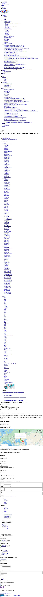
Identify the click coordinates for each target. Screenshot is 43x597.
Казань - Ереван (6, 198)
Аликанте (5, 298)
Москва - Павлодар (6, 252)
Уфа (4, 378)
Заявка (5, 124)
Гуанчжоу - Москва (6, 145)
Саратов (5, 371)
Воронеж (5, 340)
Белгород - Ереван (6, 216)
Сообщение (2, 490)
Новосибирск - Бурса (7, 284)
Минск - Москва (6, 245)
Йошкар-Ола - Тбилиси (7, 237)
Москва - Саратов (6, 174)
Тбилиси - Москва (6, 176)
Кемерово (5, 345)
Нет (1, 475)
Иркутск (5, 343)
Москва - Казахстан (6, 247)
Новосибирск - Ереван (7, 188)
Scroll (1, 596)
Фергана (5, 326)
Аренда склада (6, 40)
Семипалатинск (6, 320)
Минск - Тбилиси (6, 234)
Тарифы (5, 19)
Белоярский (5, 337)
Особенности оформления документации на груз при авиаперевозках (14, 121)
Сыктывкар (5, 373)
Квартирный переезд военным (8, 43)
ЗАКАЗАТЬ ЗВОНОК (5, 4)
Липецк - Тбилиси (6, 238)
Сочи (4, 369)
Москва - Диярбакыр (7, 268)
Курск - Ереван (6, 215)
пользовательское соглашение (9, 491)
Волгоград (5, 338)
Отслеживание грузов (7, 72)
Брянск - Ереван (6, 202)
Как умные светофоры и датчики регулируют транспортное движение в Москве (15, 56)
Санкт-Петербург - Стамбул (8, 276)
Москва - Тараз (6, 251)
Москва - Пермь (6, 171)
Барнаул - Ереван (6, 192)
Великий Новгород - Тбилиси (8, 219)
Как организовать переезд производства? (9, 62)
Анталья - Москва (6, 261)
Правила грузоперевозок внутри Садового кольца (11, 61)
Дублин (5, 305)
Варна (4, 301)
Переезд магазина (6, 112)
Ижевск (5, 342)
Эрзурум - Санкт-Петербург (8, 275)
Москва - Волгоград (6, 149)
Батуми (5, 299)
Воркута (5, 339)
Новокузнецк (6, 357)
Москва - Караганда (6, 250)
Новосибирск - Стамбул (7, 282)
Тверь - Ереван (6, 196)
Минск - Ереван (6, 185)
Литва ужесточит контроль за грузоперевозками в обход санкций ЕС (13, 49)
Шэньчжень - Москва (7, 147)
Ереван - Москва (6, 175)
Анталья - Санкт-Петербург (8, 273)
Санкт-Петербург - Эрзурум (8, 281)
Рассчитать (2, 479)
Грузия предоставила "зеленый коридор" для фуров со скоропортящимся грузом (15, 51)
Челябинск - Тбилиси (7, 233)
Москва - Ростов (6, 152)
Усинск (5, 377)
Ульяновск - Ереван (6, 195)
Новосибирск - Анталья (7, 285)
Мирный (5, 352)
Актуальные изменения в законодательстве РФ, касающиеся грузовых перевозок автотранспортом (18, 69)
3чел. (10, 475)
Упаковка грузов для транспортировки (9, 65)
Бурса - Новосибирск (7, 290)
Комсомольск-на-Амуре (7, 348)
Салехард (5, 366)
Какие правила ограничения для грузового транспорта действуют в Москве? (15, 67)
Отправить (2, 574)
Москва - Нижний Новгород (8, 155)
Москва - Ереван (6, 179)
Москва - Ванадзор (6, 193)
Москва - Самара (6, 173)
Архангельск (5, 331)
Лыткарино (7, 31)
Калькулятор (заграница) (7, 71)
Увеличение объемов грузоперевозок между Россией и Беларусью (13, 102)
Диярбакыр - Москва (7, 262)
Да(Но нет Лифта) (6, 478)
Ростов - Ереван (6, 200)
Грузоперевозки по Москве (7, 90)
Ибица (5, 309)
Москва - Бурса (6, 266)
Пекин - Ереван (6, 180)
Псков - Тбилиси (6, 220)
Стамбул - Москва (6, 258)
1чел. (4, 475)
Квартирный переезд (7, 93)
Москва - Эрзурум (6, 269)
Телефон (2, 484)
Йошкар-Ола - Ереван (7, 199)
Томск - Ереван (6, 190)
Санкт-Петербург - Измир (7, 277)
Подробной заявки (13, 496)
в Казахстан (7, 27)
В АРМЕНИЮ (4, 178)
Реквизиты (5, 81)
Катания (5, 311)
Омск (4, 360)
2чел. (7, 475)
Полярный (5, 364)
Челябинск (5, 380)
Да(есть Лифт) (12, 478)
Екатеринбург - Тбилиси (7, 227)
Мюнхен (5, 314)
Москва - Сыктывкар (7, 166)
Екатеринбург (6, 341)
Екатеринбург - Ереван (7, 189)
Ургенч (5, 324)
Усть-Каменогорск (6, 323)
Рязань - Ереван (6, 207)
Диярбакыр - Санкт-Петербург (8, 274)
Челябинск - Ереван (6, 187)
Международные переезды (7, 37)
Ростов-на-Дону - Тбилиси (7, 236)
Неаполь (5, 316)
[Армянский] (4, 8)
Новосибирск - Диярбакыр (7, 286)
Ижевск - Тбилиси (6, 225)
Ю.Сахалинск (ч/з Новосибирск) (8, 382)
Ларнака (5, 312)
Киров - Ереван (6, 194)
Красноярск (5, 347)
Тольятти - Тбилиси (6, 240)
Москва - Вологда (6, 150)
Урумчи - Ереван (6, 183)
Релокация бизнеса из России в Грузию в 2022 (10, 52)
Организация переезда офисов (8, 66)
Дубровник (5, 306)
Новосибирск (6, 358)
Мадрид (5, 313)
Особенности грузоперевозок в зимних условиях (11, 59)
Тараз (4, 321)
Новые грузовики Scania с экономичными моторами (11, 55)
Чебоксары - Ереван (6, 204)
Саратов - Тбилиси (6, 241)
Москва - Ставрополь (7, 170)
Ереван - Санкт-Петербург (7, 177)
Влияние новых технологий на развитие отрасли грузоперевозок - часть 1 (14, 46)
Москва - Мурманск (6, 161)
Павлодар (5, 319)
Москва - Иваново (6, 154)
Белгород (5, 334)
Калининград (6, 344)
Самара (5, 367)
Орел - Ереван (6, 203)
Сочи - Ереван (6, 210)
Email (2, 486)
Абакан (5, 330)
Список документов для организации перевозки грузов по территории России (15, 64)
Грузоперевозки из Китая (7, 87)
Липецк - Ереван (6, 213)
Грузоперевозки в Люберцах (8, 29)
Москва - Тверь (6, 153)
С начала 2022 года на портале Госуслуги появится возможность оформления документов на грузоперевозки (19, 57)
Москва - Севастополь (7, 157)
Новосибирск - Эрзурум (7, 287)
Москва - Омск (6, 163)
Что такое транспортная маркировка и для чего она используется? (13, 118)
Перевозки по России (7, 22)
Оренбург (5, 362)
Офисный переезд (6, 41)
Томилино (6, 30)
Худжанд (5, 328)
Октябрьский (7, 34)
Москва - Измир (6, 265)
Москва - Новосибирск (7, 156)
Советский (5, 370)
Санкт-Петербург (6, 368)
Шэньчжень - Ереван (7, 182)
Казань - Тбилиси (6, 232)
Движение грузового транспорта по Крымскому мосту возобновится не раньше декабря (16, 48)
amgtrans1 (3, 3)
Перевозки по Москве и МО (8, 21)
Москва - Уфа (6, 169)
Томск (4, 374)
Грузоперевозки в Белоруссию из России (11, 26)
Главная (3, 14)
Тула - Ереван (6, 209)
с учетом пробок (3, 472)
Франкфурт (5, 327)
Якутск (5, 383)
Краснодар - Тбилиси (7, 235)
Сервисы (3, 70)
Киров (5, 346)
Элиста (5, 381)
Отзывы (5, 18)
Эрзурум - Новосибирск (7, 293)
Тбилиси (5, 322)
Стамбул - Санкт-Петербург (8, 270)
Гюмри (8, 448)
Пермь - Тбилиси (6, 224)
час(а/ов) (13, 475)
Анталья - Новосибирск (7, 291)
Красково (6, 33)
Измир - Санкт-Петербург (7, 271)
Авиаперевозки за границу (7, 28)
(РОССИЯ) (5, 540)
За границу (3, 296)
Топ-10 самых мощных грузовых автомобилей (10, 54)
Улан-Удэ (5, 375)
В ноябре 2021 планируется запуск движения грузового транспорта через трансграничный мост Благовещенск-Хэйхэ (21, 58)
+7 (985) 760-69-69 (4, 525)
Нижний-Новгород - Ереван (8, 205)
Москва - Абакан (6, 168)
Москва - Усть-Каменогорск (8, 253)
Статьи (3, 96)
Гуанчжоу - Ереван (6, 181)
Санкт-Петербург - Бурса (7, 278)
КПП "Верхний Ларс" (7, 106)
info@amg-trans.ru (4, 2)
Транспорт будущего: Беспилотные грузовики (10, 103)
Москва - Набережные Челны (8, 167)
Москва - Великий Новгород (8, 151)
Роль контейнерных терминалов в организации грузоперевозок (13, 47)
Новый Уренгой (6, 359)
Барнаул (5, 333)
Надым (5, 354)
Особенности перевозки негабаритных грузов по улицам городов (13, 99)
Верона (5, 303)
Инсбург (5, 310)
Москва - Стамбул (6, 264)
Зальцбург (5, 308)
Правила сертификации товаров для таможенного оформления (13, 68)
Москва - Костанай (6, 254)
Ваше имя (2, 483)
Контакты (3, 73)
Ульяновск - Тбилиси (7, 230)
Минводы (5, 351)
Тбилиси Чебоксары (6, 243)
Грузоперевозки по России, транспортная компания (12, 23)
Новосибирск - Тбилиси (7, 231)
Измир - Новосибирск (7, 289)
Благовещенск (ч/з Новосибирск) (8, 335)
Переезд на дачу (6, 42)
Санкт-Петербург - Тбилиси (8, 218)
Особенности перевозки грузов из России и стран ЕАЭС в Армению (14, 109)
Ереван (3, 578)
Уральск (5, 325)
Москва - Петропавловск (7, 256)
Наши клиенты (6, 78)
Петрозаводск (6, 365)
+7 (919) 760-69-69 (4, 524)
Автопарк (5, 16)
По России (3, 329)
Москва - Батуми (6, 244)
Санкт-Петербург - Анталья (8, 279)
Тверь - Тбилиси (6, 221)
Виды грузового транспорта (8, 44)
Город (1, 567)
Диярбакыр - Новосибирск (7, 292)
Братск (5, 336)
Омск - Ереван (6, 191)
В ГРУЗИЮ (3, 217)
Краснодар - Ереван (6, 212)
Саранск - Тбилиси (6, 239)
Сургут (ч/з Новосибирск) (7, 372)
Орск (4, 361)
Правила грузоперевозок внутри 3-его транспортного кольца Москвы (14, 115)
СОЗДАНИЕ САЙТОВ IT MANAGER (5, 593)
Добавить (2, 461)
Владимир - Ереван (6, 197)
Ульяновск (5, 376)
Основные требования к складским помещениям (11, 63)
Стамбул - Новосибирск (7, 288)
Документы (5, 17)
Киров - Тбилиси (6, 229)
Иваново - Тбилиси (6, 222)
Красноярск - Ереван (7, 186)
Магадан (5, 349)
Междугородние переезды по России (9, 36)
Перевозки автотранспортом (8, 84)
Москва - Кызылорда (7, 255)
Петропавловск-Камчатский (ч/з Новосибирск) (10, 363)
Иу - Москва (5, 146)
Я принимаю (7, 491)
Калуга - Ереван (6, 206)
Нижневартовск (6, 355)
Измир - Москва (6, 259)
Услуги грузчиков (6, 39)
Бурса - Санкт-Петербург (7, 272)
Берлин (5, 300)
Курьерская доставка (7, 38)
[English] (3, 7)
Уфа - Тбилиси (6, 228)
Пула (4, 318)
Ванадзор (10, 448)
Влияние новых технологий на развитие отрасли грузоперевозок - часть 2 (14, 45)
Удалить (5, 461)
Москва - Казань (6, 148)
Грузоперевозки (4, 20)
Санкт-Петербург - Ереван (7, 184)
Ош (4, 315)
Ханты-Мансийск (6, 379)
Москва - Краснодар (6, 164)
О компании (4, 15)
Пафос (5, 317)
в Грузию (6, 25)
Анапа (5, 332)
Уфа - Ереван (5, 201)
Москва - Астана (6, 248)
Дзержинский (7, 32)
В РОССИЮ (4, 143)
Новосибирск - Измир (7, 283)
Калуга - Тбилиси (6, 223)
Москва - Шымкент (6, 249)
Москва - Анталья (6, 267)
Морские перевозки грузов (7, 86)
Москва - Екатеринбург (7, 158)
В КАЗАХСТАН (4, 246)
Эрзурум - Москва (6, 263)
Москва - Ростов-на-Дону (7, 172)
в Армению (7, 24)
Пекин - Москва (6, 144)
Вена (4, 302)
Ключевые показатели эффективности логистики (11, 60)
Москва (3, 579)
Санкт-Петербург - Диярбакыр (8, 280)
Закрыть (2, 131)
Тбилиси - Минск (6, 242)
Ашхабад (5, 297)
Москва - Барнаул (6, 160)
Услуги (3, 35)
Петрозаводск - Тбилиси (7, 226)
